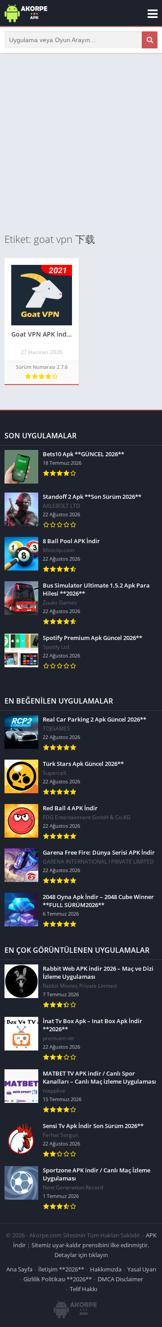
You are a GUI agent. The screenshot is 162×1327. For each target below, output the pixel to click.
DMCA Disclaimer (120, 1279)
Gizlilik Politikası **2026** (57, 1279)
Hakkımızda (106, 1269)
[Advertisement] (81, 142)
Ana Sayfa (19, 1269)
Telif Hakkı (83, 1289)
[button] (150, 39)
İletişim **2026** (61, 1269)
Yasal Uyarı (141, 1269)
